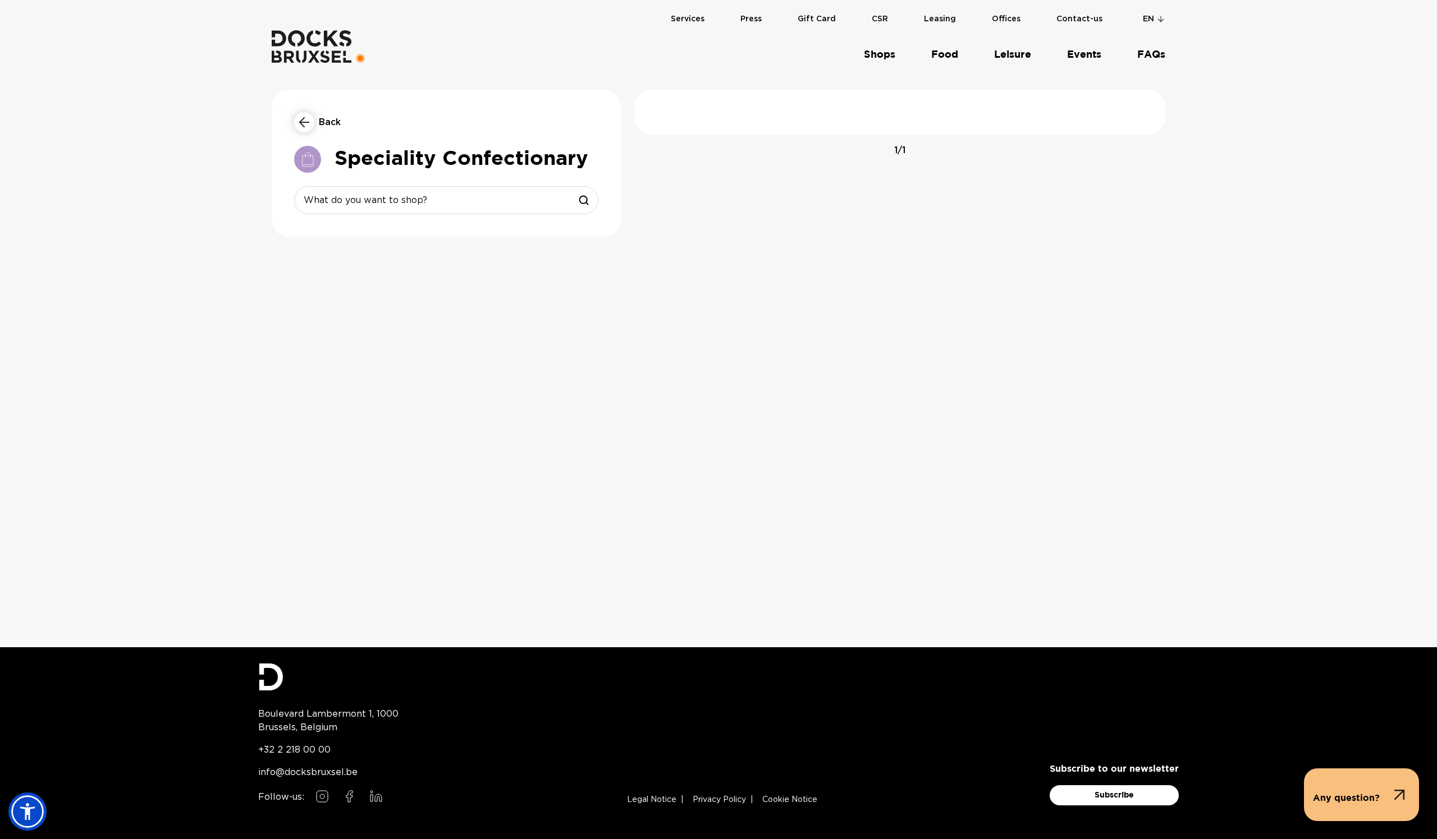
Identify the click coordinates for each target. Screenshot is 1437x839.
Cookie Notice (789, 800)
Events (1084, 54)
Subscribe (1114, 795)
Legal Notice (651, 800)
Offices (1006, 19)
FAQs (1151, 54)
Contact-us (1079, 19)
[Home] (311, 46)
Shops (879, 54)
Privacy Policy (719, 800)
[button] (1361, 794)
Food (944, 54)
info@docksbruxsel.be (308, 772)
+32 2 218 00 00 (294, 749)
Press (751, 19)
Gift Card (817, 19)
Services (687, 19)
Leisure (1012, 54)
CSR (880, 19)
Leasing (940, 19)
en (1148, 19)
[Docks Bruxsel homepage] (328, 677)
